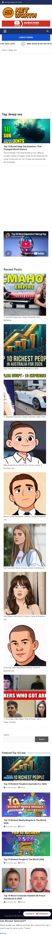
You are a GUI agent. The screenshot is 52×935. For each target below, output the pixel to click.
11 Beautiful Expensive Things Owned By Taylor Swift (24, 417)
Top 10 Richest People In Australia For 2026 (21, 369)
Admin (22, 787)
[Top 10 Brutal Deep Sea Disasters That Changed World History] (26, 131)
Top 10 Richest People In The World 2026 (24, 859)
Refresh (3, 933)
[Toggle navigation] (5, 31)
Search (6, 735)
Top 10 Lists (8, 140)
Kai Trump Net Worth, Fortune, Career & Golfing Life (24, 568)
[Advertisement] (26, 81)
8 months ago (11, 787)
